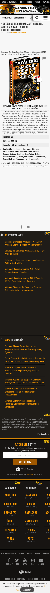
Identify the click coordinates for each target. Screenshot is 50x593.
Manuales (31, 495)
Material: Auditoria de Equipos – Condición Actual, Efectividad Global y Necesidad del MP (25, 381)
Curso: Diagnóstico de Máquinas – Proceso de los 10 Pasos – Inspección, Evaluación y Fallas (25, 360)
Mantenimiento (20, 18)
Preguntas (10, 513)
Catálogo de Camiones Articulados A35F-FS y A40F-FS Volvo (24, 252)
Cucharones (7, 18)
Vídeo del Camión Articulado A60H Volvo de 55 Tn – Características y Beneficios (24, 279)
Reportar (10, 530)
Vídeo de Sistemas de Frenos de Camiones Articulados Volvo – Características (23, 289)
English (27, 572)
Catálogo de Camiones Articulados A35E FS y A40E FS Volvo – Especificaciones (22, 27)
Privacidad (21, 579)
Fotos (31, 539)
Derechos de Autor (35, 579)
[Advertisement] (25, 42)
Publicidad (10, 504)
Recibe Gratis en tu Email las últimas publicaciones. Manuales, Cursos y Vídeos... (25, 449)
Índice (10, 521)
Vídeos (31, 530)
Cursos (31, 504)
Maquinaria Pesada (18, 33)
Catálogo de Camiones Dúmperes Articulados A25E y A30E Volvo (24, 261)
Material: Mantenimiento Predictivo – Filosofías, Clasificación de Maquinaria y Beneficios (22, 404)
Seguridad (30, 474)
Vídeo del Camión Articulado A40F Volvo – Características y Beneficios (23, 270)
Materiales (31, 521)
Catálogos (31, 513)
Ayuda (10, 539)
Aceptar (27, 589)
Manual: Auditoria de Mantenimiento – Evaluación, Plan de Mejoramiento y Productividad (21, 391)
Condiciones (10, 579)
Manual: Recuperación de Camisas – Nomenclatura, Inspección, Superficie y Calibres (22, 370)
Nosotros (10, 495)
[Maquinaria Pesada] (25, 9)
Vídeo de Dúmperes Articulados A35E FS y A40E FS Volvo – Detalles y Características (23, 243)
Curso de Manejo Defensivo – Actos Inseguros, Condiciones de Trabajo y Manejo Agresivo (24, 349)
